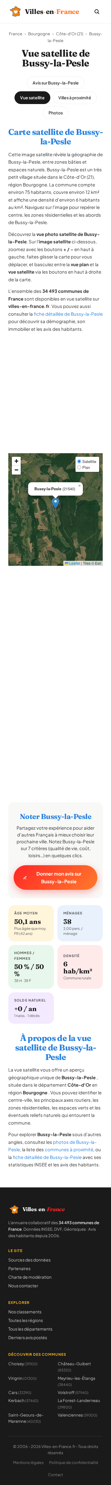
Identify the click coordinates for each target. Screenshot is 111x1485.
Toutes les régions (25, 1320)
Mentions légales (28, 1462)
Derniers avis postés (27, 1337)
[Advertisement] (55, 397)
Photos (56, 112)
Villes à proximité (74, 97)
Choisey (23, 1363)
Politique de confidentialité (73, 1462)
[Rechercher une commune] (97, 11)
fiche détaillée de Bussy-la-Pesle (68, 314)
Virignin (22, 1378)
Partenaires (19, 1268)
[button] (55, 503)
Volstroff (73, 1392)
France (15, 33)
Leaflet (74, 563)
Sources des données (29, 1259)
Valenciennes (77, 1414)
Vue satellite (32, 97)
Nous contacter (23, 1285)
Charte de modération (30, 1277)
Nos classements (24, 1311)
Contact (55, 1474)
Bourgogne (39, 33)
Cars (19, 1392)
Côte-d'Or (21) (69, 33)
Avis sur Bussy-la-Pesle (56, 82)
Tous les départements (30, 1328)
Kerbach (23, 1400)
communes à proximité (69, 1149)
